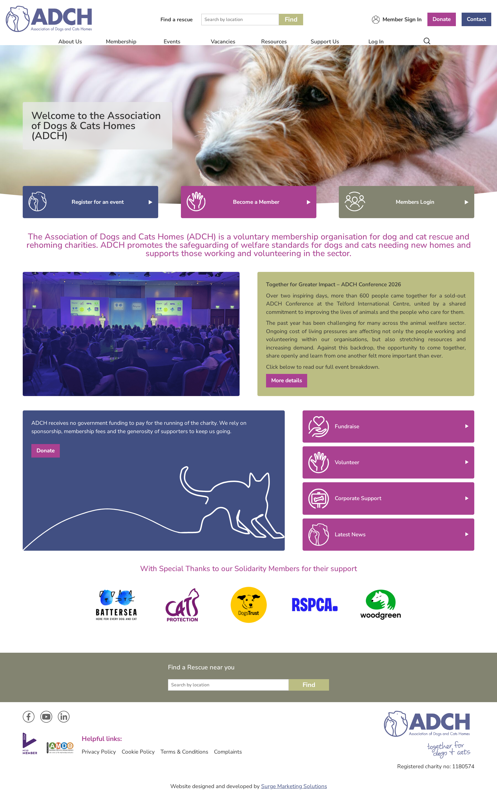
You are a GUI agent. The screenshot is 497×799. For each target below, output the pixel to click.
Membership (121, 41)
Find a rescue (176, 19)
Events (172, 41)
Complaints (228, 752)
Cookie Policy (138, 752)
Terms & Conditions (184, 752)
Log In (376, 41)
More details (286, 380)
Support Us (325, 41)
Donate (442, 19)
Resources (274, 41)
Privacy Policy (99, 752)
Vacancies (223, 41)
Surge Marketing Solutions (294, 786)
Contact (476, 19)
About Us (70, 41)
